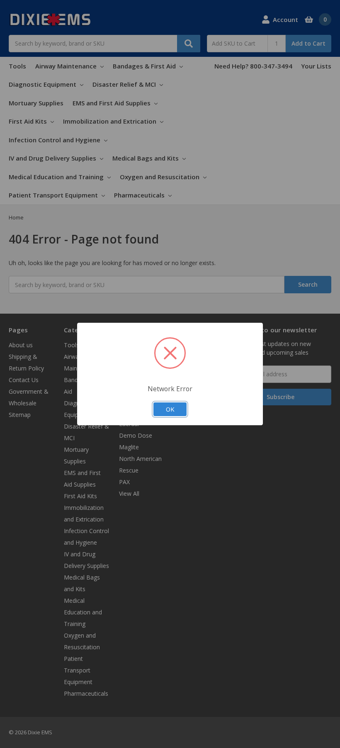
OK (170, 409)
